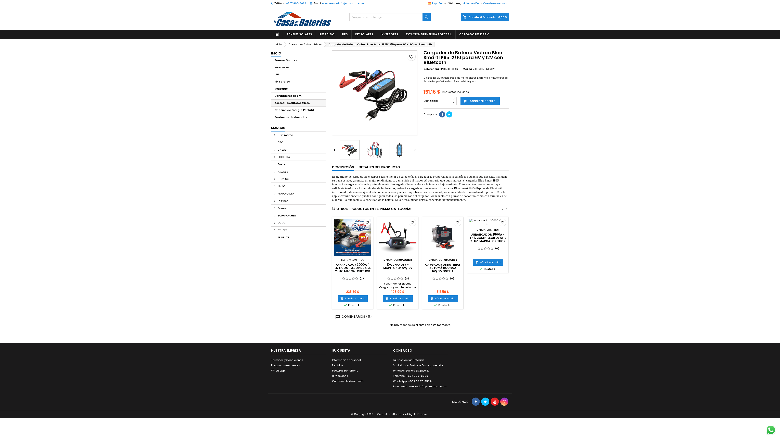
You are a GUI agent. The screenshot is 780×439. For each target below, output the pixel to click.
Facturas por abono (345, 371)
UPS (345, 34)
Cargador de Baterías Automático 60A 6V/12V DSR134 (443, 268)
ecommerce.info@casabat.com (343, 3)
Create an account (495, 3)
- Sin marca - (286, 135)
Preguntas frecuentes (285, 365)
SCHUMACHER (286, 215)
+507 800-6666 (296, 3)
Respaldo (327, 34)
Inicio (276, 53)
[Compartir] (442, 114)
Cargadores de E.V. (474, 34)
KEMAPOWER (285, 194)
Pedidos (337, 365)
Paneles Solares (299, 34)
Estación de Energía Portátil (429, 34)
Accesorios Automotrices (292, 103)
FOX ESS (282, 172)
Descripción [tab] (343, 167)
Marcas (278, 128)
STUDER (282, 230)
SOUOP (282, 223)
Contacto (402, 350)
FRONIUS (283, 179)
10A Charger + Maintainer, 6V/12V (397, 266)
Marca (467, 69)
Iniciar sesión (470, 3)
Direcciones (340, 376)
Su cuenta (341, 350)
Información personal (346, 360)
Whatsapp (278, 371)
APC (280, 142)
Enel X (281, 164)
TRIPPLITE (283, 237)
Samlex (282, 208)
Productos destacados (290, 117)
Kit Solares (364, 34)
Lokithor (282, 201)
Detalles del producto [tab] (379, 167)
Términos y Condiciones (287, 360)
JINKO (281, 186)
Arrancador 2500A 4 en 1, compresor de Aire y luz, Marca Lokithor (488, 238)
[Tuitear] (449, 114)
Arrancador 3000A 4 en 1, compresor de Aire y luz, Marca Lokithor (353, 268)
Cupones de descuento (348, 381)
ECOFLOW (283, 157)
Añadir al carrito (479, 101)
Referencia (431, 69)
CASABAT (283, 150)
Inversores (389, 34)
